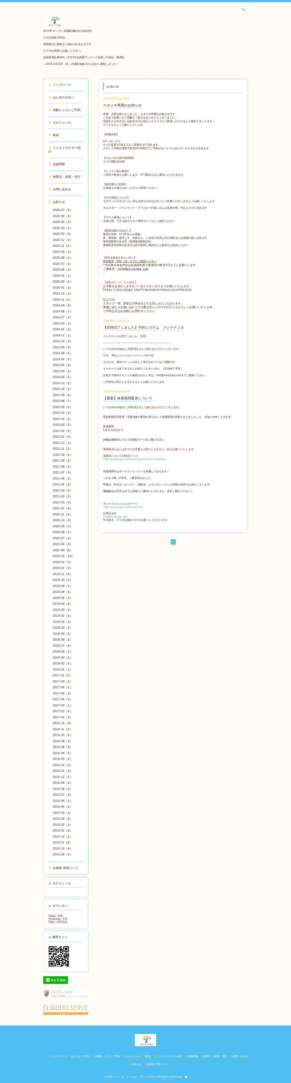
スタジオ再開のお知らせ (122, 105)
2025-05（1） (63, 275)
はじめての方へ (63, 97)
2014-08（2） (63, 854)
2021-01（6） (63, 508)
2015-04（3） (63, 812)
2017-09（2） (63, 681)
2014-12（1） (63, 836)
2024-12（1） (63, 293)
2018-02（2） (63, 663)
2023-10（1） (63, 341)
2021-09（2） (63, 460)
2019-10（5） (63, 580)
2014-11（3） (62, 842)
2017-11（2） (62, 675)
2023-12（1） (63, 335)
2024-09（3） (63, 305)
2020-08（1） (63, 532)
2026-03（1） (63, 228)
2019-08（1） (63, 591)
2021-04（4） (63, 490)
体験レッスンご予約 (67, 110)
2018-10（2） (63, 627)
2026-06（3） (63, 216)
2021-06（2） (63, 478)
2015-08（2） (63, 788)
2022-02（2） (63, 430)
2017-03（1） (63, 705)
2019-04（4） (63, 603)
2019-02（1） (63, 615)
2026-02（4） (63, 233)
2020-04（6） (63, 550)
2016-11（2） (62, 729)
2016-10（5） (63, 735)
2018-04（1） (63, 657)
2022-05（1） (63, 412)
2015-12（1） (63, 776)
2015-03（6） (63, 818)
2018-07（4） (63, 645)
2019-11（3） (62, 574)
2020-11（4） (62, 514)
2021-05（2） (63, 484)
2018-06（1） (63, 651)
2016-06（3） (63, 753)
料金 (56, 135)
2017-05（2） (63, 693)
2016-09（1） (63, 741)
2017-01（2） (63, 717)
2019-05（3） (63, 597)
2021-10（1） (63, 454)
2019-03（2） (63, 609)
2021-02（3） (63, 502)
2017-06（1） (63, 687)
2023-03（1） (63, 377)
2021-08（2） (63, 466)
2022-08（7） (63, 401)
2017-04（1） (63, 699)
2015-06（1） (63, 800)
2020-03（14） (64, 556)
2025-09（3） (63, 251)
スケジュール (62, 122)
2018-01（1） (63, 669)
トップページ (62, 85)
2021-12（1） (63, 442)
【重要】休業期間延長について (127, 398)
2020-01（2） (63, 568)
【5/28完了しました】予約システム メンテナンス (143, 327)
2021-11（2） (62, 448)
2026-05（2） (63, 222)
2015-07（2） (63, 794)
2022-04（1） (63, 418)
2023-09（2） (63, 347)
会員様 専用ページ (65, 868)
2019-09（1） (63, 586)
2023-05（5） (63, 365)
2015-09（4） (63, 782)
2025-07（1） (63, 263)
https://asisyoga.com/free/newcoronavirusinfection (134, 459)
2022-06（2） (63, 407)
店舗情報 (59, 164)
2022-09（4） (63, 395)
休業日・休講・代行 (67, 176)
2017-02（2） (63, 711)
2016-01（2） (63, 771)
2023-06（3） (63, 359)
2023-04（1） (63, 371)
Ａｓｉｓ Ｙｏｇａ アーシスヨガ (134, 1076)
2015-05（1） (63, 806)
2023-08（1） (63, 353)
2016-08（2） (63, 747)
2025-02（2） (63, 281)
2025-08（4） (63, 257)
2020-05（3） (63, 544)
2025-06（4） (63, 269)
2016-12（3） (63, 723)
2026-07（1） (63, 210)
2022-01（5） (63, 436)
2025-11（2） (62, 245)
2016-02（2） (63, 765)
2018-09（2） (63, 633)
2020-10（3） (63, 520)
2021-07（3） (63, 472)
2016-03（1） (63, 759)
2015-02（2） (63, 824)
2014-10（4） (63, 848)
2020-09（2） (63, 526)
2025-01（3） (63, 287)
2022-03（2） (63, 424)
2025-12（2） (63, 239)
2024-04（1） (63, 323)
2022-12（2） (63, 383)
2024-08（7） (63, 311)
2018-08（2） (63, 639)
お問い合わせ (62, 189)
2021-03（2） (63, 496)
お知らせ (59, 202)
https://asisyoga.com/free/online (123, 507)
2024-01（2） (63, 329)
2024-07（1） (63, 317)
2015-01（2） (63, 830)
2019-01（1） (63, 621)
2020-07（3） (63, 538)
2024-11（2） (62, 299)
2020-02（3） (63, 562)
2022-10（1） (63, 389)
